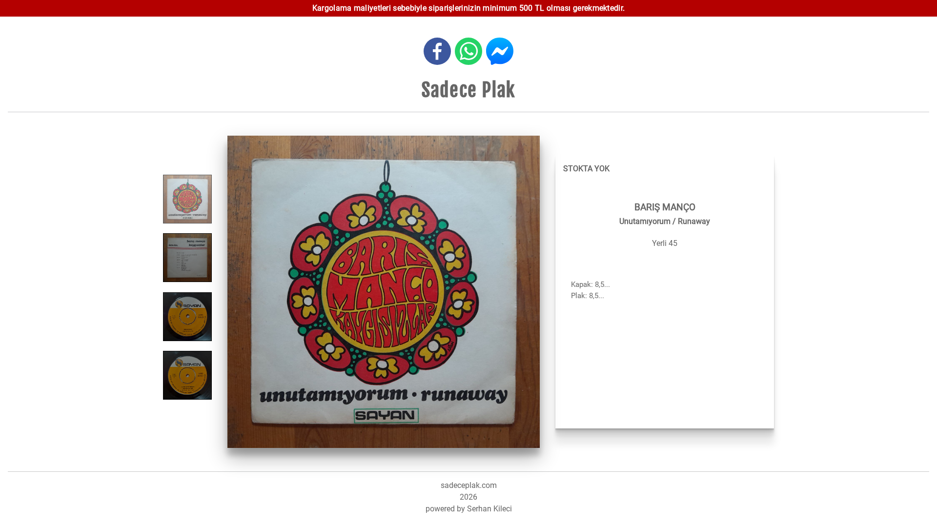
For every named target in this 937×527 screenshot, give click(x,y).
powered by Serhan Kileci (469, 508)
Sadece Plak (468, 90)
